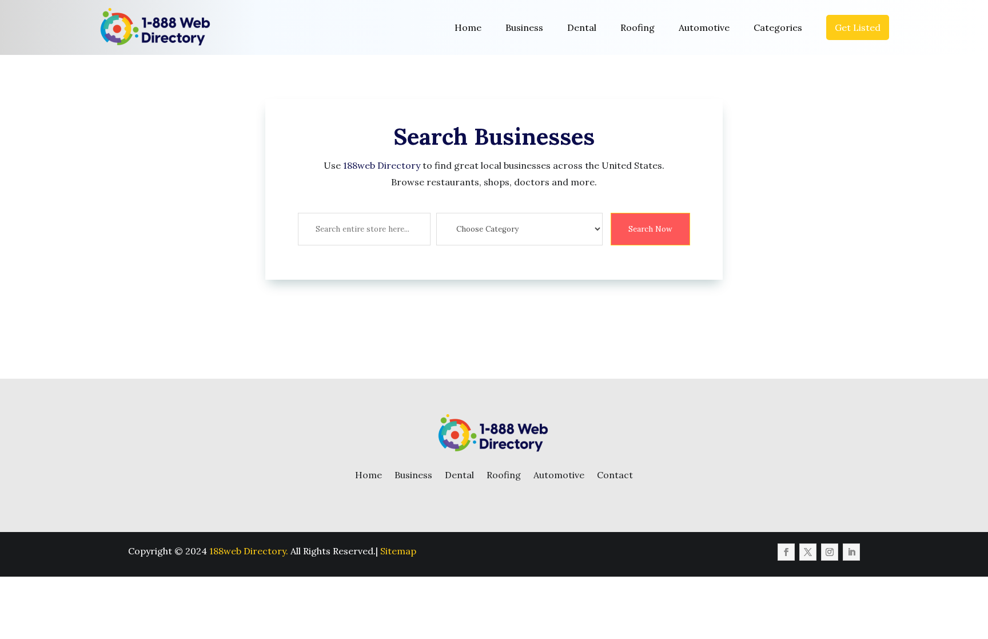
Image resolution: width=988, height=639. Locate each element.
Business (524, 27)
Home (468, 27)
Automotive (704, 27)
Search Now (650, 229)
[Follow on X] (807, 552)
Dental (581, 27)
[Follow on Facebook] (786, 552)
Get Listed (858, 27)
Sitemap (398, 551)
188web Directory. (248, 551)
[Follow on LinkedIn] (851, 552)
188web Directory (381, 165)
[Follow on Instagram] (829, 552)
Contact (615, 475)
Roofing (637, 27)
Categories (778, 27)
